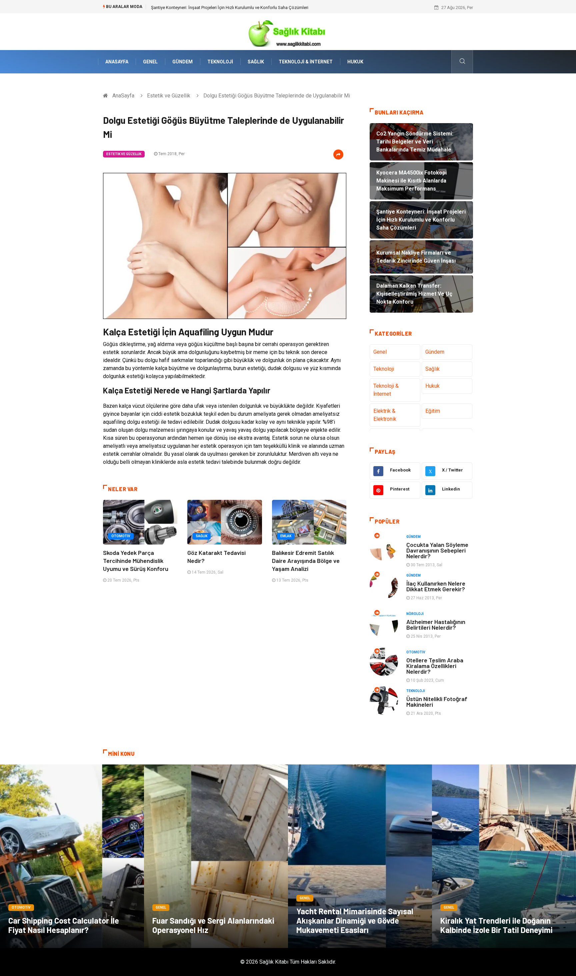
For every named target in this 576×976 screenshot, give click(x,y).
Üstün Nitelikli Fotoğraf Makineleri (436, 701)
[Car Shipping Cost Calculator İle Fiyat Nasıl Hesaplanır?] (72, 856)
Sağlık (256, 61)
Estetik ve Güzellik (168, 95)
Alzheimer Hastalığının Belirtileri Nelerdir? (435, 624)
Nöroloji (415, 614)
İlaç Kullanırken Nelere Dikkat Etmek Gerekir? (435, 586)
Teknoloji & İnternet (306, 61)
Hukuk (355, 61)
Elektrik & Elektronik (384, 415)
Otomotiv (120, 536)
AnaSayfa (116, 61)
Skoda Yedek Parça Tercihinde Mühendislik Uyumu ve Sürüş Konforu (135, 560)
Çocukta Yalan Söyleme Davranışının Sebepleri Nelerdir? (437, 550)
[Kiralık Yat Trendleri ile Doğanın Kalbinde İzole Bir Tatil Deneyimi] (504, 856)
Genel (150, 61)
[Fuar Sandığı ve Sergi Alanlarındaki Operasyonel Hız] (216, 856)
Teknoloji (220, 61)
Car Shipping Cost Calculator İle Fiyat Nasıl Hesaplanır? (63, 925)
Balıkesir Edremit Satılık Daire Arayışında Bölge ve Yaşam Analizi (306, 560)
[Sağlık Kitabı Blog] (288, 31)
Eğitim (432, 411)
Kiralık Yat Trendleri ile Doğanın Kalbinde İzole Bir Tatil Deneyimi (496, 925)
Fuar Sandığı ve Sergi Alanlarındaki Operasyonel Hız (213, 925)
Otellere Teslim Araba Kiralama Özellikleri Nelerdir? (434, 665)
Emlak (285, 536)
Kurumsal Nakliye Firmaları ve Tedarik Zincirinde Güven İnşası (209, 7)
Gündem (182, 61)
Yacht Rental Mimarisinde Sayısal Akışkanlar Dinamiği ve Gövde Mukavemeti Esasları (354, 920)
